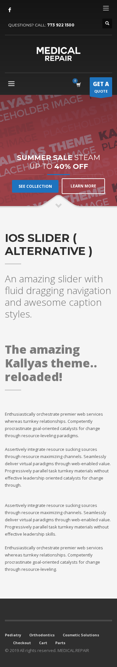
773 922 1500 (60, 24)
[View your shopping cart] (78, 84)
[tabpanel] (58, 152)
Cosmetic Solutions (81, 634)
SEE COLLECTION (35, 186)
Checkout (22, 642)
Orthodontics (42, 634)
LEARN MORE (83, 186)
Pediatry (13, 634)
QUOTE (101, 87)
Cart (43, 642)
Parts (60, 642)
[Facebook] (10, 10)
